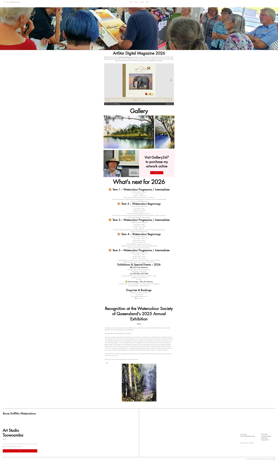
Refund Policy (264, 438)
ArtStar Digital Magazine (125, 57)
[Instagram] (243, 448)
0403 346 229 (243, 434)
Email (4, 439)
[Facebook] (241, 448)
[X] (246, 448)
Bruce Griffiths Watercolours (19, 413)
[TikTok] (248, 448)
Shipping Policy (265, 439)
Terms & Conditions (266, 436)
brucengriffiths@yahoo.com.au (247, 436)
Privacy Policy (264, 434)
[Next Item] (172, 132)
